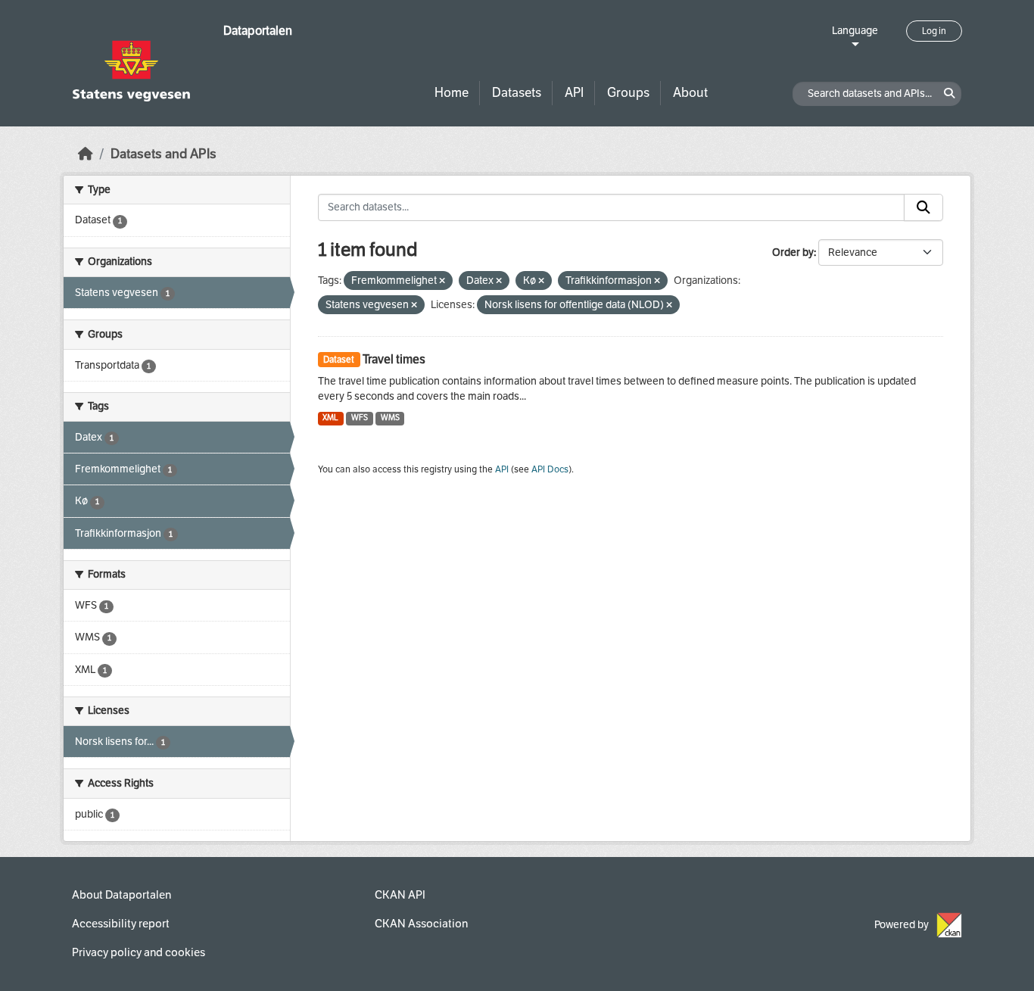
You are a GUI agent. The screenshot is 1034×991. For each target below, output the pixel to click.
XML (330, 417)
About (690, 93)
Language (855, 30)
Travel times (394, 359)
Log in (934, 31)
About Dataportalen (121, 895)
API (574, 93)
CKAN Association (421, 923)
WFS (359, 417)
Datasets (516, 93)
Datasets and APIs (163, 154)
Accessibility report (121, 923)
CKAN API (400, 895)
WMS (390, 417)
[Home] (85, 154)
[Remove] (442, 281)
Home (451, 93)
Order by (793, 252)
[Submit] (923, 207)
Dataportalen (257, 30)
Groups (628, 93)
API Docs (549, 469)
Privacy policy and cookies (138, 952)
